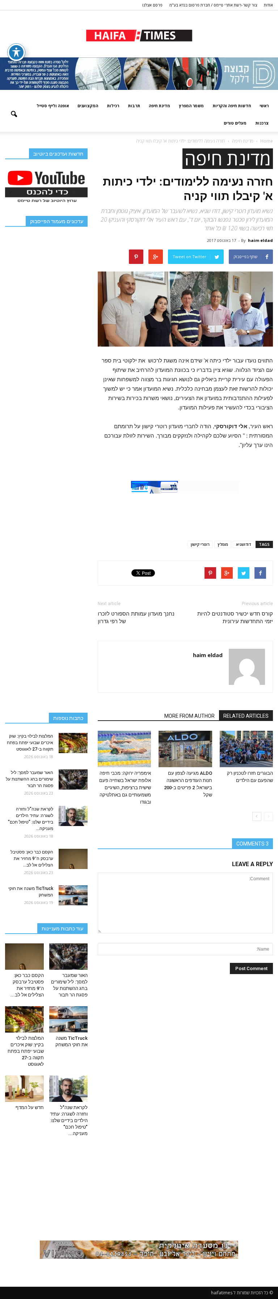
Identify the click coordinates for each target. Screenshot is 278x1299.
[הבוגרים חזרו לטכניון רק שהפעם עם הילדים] (246, 749)
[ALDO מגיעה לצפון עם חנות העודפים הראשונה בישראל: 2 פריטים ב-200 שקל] (185, 749)
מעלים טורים (235, 123)
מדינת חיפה (159, 105)
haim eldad (260, 240)
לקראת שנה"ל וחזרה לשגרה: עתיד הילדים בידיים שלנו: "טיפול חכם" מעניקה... (69, 1120)
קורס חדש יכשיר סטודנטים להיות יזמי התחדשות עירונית (235, 618)
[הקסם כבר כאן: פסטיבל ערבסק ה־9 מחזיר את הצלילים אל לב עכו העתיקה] (73, 859)
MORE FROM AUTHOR (189, 716)
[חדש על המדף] (24, 1089)
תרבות (134, 105)
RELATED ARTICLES (246, 716)
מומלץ (223, 544)
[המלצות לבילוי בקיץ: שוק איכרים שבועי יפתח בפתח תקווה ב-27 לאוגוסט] (73, 743)
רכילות (113, 105)
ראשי (264, 105)
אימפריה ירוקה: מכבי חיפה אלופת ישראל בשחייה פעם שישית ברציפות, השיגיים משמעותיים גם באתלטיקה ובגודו (125, 787)
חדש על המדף (30, 1107)
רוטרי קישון (200, 544)
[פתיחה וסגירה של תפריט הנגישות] (16, 52)
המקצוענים (87, 105)
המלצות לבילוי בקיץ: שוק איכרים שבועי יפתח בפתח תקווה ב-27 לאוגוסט (30, 743)
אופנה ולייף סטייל (53, 105)
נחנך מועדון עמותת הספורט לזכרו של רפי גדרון (136, 618)
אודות (268, 5)
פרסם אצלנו (152, 5)
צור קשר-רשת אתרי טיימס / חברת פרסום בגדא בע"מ (213, 5)
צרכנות (262, 123)
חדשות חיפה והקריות (231, 105)
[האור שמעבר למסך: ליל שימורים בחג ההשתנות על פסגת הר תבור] (73, 779)
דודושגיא (243, 544)
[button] (13, 114)
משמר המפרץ (191, 105)
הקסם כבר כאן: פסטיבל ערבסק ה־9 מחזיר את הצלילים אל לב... (31, 859)
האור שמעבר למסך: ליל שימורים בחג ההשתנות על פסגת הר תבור (29, 779)
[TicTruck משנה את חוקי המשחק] (73, 895)
